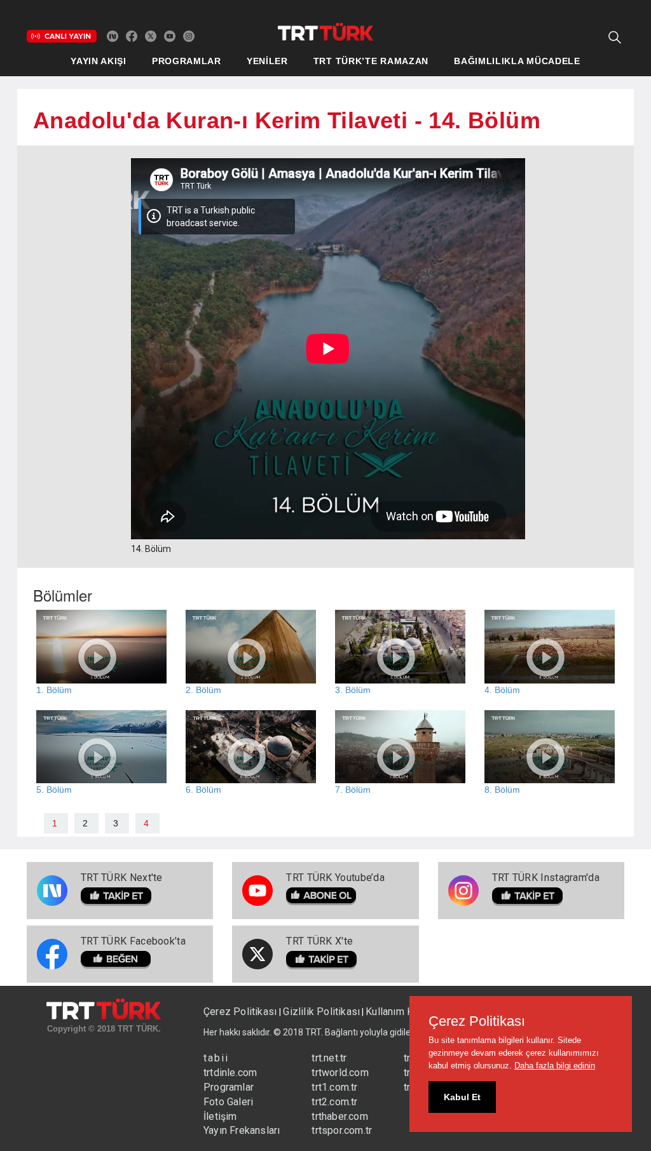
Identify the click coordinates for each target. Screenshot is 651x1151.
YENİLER (267, 61)
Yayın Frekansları (241, 1130)
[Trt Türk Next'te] (112, 35)
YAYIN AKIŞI (99, 61)
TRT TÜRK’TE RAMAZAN (370, 61)
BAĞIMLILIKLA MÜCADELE (517, 61)
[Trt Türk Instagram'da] (188, 35)
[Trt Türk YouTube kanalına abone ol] (169, 35)
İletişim (220, 1116)
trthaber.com (339, 1116)
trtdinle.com (230, 1073)
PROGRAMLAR (186, 61)
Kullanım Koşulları (406, 1012)
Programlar (228, 1087)
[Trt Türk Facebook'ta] (131, 35)
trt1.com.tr (334, 1087)
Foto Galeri (228, 1102)
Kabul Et (462, 1097)
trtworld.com (340, 1073)
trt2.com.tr (334, 1102)
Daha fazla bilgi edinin (554, 1065)
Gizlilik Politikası (321, 1012)
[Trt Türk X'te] (150, 35)
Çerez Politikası (241, 1012)
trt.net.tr (329, 1058)
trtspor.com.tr (342, 1130)
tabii (216, 1058)
